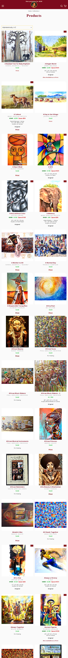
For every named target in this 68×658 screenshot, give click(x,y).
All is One (17, 578)
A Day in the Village (50, 114)
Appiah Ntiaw (17, 580)
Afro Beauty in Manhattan (50, 487)
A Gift (50, 167)
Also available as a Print (50, 640)
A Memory (51, 213)
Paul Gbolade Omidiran (50, 351)
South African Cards (17, 489)
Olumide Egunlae (17, 308)
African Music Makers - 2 (50, 393)
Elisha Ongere (17, 169)
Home (30, 11)
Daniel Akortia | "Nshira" (17, 66)
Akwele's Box (17, 532)
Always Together (17, 627)
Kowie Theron (17, 351)
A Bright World (50, 64)
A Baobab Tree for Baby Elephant (17, 64)
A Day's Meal (17, 167)
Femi (51, 169)
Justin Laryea (17, 215)
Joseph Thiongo (51, 116)
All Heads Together (50, 532)
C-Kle (50, 580)
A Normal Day (50, 263)
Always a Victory (50, 578)
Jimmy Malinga (50, 66)
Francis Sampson (50, 265)
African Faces (50, 349)
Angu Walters (50, 534)
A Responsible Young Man (17, 306)
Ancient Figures (51, 627)
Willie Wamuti (17, 629)
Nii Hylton (50, 308)
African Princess (50, 441)
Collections (36, 11)
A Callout (17, 114)
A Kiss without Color (17, 213)
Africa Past (50, 306)
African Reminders (17, 487)
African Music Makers (17, 393)
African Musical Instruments (17, 441)
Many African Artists (17, 116)
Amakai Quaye (51, 443)
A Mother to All (17, 263)
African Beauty (17, 349)
